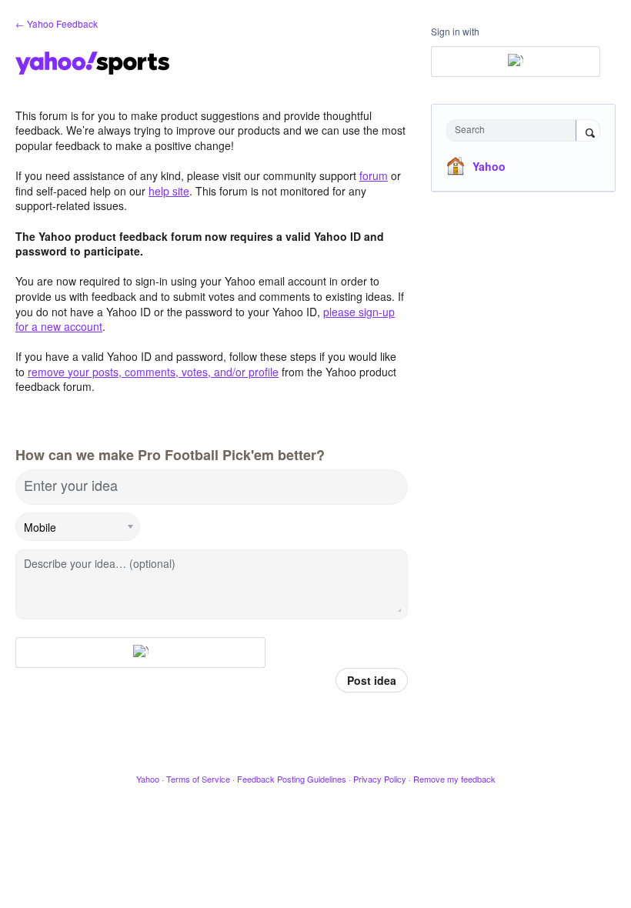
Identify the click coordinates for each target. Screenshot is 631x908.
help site (169, 191)
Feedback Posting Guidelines (291, 779)
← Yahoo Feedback (56, 23)
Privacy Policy (379, 779)
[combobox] (515, 130)
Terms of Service (198, 779)
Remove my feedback (454, 779)
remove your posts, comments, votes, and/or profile (153, 371)
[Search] (588, 131)
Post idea (371, 680)
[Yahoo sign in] (140, 652)
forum (373, 175)
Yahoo (489, 166)
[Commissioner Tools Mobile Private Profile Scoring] (78, 527)
